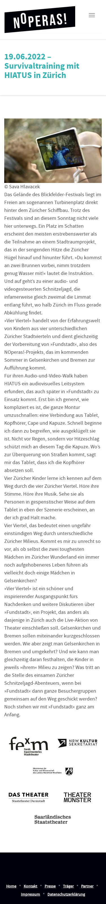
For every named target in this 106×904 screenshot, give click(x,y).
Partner (87, 886)
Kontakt (30, 886)
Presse (50, 886)
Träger (68, 886)
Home (11, 886)
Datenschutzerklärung (66, 894)
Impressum (30, 894)
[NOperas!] (40, 18)
